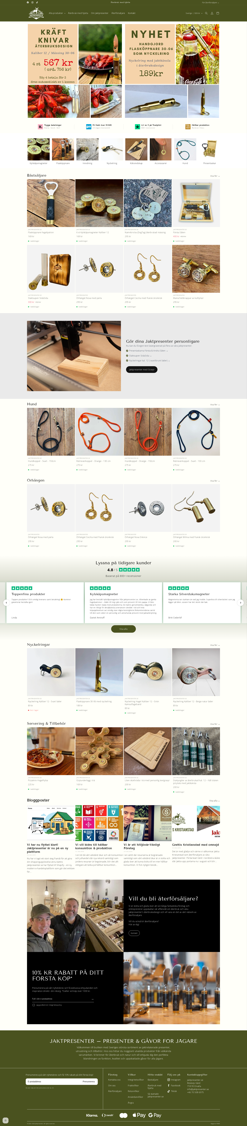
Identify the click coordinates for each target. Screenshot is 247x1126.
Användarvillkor (135, 1097)
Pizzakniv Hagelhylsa (38, 780)
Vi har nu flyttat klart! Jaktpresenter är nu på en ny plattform (47, 848)
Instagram (175, 1079)
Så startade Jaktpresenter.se (156, 1095)
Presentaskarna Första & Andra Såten (147, 350)
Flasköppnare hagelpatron (41, 232)
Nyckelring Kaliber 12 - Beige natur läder (193, 701)
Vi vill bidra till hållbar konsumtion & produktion (93, 846)
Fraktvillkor (133, 1085)
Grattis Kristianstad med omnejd (195, 844)
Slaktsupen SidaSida (38, 298)
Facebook (175, 1085)
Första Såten (179, 232)
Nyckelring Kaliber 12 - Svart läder (45, 701)
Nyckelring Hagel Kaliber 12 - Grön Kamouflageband (142, 703)
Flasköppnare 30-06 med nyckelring (94, 701)
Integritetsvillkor (136, 1079)
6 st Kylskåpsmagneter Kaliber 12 (92, 232)
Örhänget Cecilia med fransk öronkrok (143, 298)
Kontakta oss (114, 1079)
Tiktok (174, 1091)
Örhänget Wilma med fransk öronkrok (191, 537)
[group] (38, 151)
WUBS (218, 1123)
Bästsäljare (153, 1079)
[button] (57, 13)
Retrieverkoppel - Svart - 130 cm (189, 461)
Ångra (131, 1102)
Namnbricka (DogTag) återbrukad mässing (145, 232)
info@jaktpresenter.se (198, 1089)
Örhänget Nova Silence (136, 537)
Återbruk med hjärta (154, 1087)
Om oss (112, 1085)
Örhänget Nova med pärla (89, 298)
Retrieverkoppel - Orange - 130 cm (93, 461)
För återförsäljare (209, 2)
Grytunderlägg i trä (85, 780)
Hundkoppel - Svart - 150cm (42, 461)
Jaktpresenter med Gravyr (141, 369)
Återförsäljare (115, 1091)
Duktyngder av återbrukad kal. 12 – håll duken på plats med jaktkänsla (195, 782)
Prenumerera (89, 1081)
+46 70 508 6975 (195, 1092)
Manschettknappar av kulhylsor (188, 298)
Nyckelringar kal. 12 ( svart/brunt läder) (148, 360)
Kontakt (134, 933)
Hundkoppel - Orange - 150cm (140, 461)
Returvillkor (133, 1091)
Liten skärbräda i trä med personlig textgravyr (147, 780)
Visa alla (123, 629)
